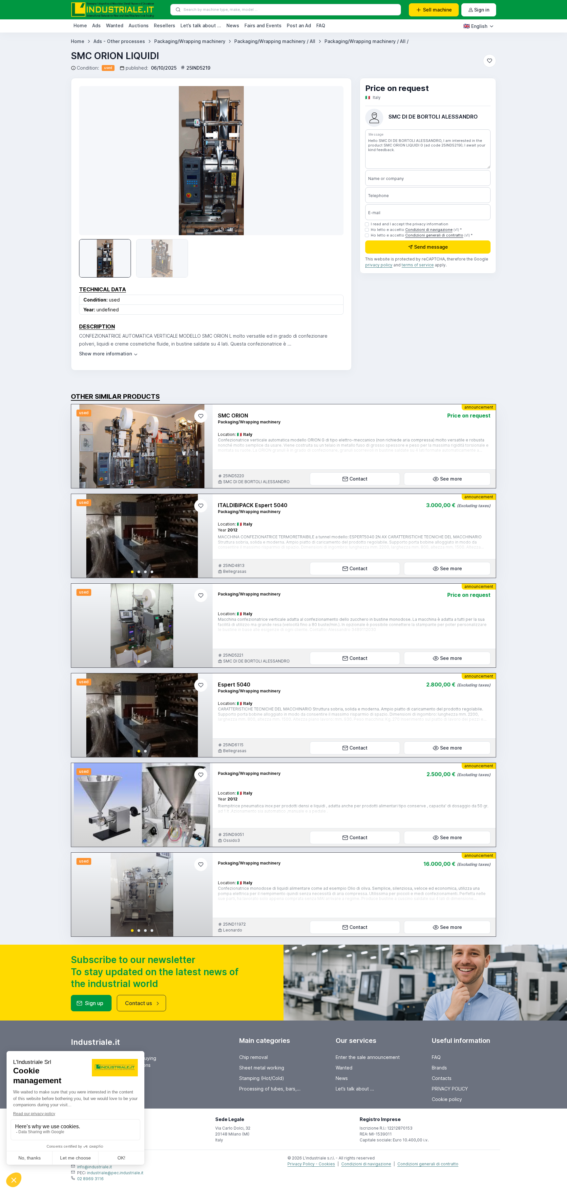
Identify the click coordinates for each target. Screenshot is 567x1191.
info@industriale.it (94, 1166)
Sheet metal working (261, 1067)
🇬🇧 (475, 26)
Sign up (94, 1003)
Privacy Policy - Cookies (311, 1163)
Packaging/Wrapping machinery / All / (367, 41)
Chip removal (253, 1057)
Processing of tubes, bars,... (270, 1088)
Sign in (481, 9)
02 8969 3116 (90, 1178)
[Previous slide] (81, 536)
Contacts (442, 1078)
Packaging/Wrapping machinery (189, 41)
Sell (437, 9)
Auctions (139, 25)
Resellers (164, 25)
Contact (358, 479)
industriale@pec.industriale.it (115, 1172)
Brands (439, 1067)
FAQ (320, 25)
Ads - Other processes (119, 41)
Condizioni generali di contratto (434, 235)
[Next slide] (329, 160)
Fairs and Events (263, 25)
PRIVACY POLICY (450, 1088)
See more (451, 479)
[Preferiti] (489, 60)
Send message (431, 247)
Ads (96, 25)
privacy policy (378, 265)
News (232, 25)
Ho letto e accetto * (416, 229)
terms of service (418, 265)
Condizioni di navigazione (428, 229)
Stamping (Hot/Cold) (261, 1078)
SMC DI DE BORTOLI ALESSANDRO (433, 116)
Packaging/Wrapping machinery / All (274, 41)
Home (80, 25)
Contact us (138, 1003)
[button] (132, 572)
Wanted (114, 25)
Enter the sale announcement (368, 1057)
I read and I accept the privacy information (409, 224)
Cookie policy (447, 1099)
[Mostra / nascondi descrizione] (108, 354)
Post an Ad (299, 25)
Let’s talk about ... (200, 25)
